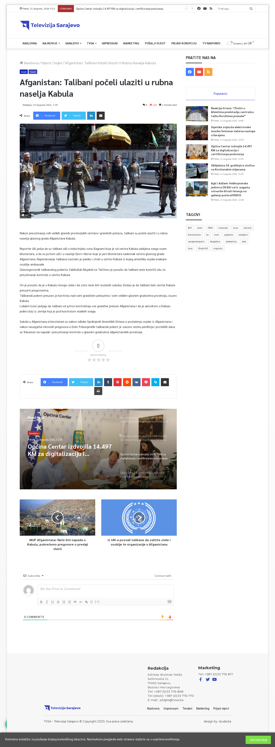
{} (91, 601)
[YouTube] (205, 8)
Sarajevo (72, 43)
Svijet (58, 62)
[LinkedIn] (91, 116)
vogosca (217, 248)
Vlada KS (203, 248)
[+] (97, 601)
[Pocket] (146, 382)
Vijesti (46, 62)
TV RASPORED (211, 43)
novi (216, 234)
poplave (228, 234)
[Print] (98, 391)
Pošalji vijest (155, 43)
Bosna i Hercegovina (40, 433)
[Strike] (58, 602)
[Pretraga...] (251, 8)
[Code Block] (81, 602)
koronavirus (194, 234)
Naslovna (30, 43)
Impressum (110, 43)
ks (207, 234)
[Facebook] (199, 8)
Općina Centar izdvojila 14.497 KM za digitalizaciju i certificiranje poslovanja (231, 150)
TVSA (90, 43)
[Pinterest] (118, 382)
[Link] (86, 602)
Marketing (131, 43)
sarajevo (243, 234)
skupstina (215, 241)
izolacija (223, 227)
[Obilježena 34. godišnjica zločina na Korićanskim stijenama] (197, 170)
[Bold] (41, 602)
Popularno (220, 93)
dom (199, 227)
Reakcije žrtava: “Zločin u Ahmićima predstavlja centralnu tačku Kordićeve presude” (232, 112)
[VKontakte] (136, 382)
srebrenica (231, 241)
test (244, 241)
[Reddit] (127, 382)
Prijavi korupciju (184, 43)
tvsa (190, 248)
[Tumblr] (108, 382)
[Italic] (47, 602)
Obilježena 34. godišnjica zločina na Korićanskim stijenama (109, 8)
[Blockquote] (75, 602)
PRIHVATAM (258, 740)
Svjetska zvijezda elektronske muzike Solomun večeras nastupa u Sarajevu (233, 131)
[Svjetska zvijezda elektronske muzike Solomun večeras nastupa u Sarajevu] (197, 132)
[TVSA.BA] (50, 25)
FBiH (210, 227)
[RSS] (211, 8)
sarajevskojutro (196, 241)
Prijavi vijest (221, 708)
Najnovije (49, 43)
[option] (98, 449)
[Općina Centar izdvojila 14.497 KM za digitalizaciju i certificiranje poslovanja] (197, 151)
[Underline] (52, 602)
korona (247, 227)
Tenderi (187, 708)
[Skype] (155, 382)
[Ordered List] (64, 602)
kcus (235, 227)
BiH (190, 227)
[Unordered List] (69, 602)
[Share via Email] (101, 116)
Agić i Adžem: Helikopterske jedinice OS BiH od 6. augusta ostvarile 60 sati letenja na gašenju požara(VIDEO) (230, 189)
